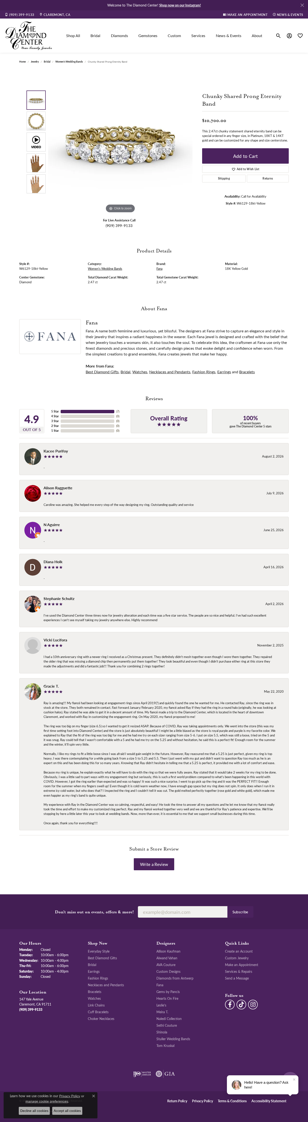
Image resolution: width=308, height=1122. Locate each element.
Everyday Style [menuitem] (98, 951)
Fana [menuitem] (159, 984)
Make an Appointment (241, 964)
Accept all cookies (67, 1111)
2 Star (55, 426)
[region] (120, 142)
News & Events (228, 35)
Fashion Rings (203, 371)
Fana (159, 268)
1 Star (55, 431)
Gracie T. (51, 686)
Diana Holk (53, 561)
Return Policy (177, 1100)
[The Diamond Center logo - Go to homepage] (28, 36)
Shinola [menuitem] (161, 1032)
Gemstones (147, 35)
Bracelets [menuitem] (94, 991)
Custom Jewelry (237, 957)
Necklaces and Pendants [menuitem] (106, 984)
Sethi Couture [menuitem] (166, 1025)
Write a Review (154, 864)
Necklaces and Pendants (169, 371)
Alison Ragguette (58, 487)
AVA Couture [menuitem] (165, 964)
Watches (139, 371)
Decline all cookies (34, 1111)
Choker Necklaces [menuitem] (101, 1018)
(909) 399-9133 (119, 225)
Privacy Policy (202, 1100)
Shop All (73, 35)
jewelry (35, 61)
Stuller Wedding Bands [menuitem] (173, 1038)
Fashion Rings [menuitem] (98, 978)
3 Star (55, 421)
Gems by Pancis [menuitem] (168, 991)
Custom (174, 35)
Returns (268, 178)
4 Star (55, 416)
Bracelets (247, 371)
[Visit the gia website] (165, 1074)
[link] (19, 14)
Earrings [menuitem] (94, 971)
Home (22, 61)
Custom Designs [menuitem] (168, 971)
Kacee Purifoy (56, 451)
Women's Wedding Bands (69, 61)
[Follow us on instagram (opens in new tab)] (253, 1004)
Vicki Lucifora (55, 640)
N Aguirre (52, 524)
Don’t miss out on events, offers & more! (94, 912)
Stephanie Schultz (59, 598)
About (257, 35)
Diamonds (119, 35)
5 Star (55, 411)
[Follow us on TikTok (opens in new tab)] (241, 1004)
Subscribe (240, 911)
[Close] (302, 5)
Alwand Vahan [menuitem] (166, 957)
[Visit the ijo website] (142, 1074)
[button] (279, 35)
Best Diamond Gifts (102, 371)
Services (198, 35)
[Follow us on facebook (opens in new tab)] (230, 1004)
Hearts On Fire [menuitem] (167, 998)
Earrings (224, 371)
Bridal (95, 35)
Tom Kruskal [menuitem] (165, 1045)
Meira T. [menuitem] (162, 1011)
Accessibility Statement (268, 1100)
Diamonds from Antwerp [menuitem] (174, 978)
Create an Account (239, 951)
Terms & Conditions (232, 1100)
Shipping (224, 178)
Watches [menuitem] (94, 998)
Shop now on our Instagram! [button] (180, 5)
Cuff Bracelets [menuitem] (98, 1011)
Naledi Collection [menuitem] (169, 1018)
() (117, 411)
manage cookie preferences (47, 1101)
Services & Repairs (238, 971)
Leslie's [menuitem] (161, 1005)
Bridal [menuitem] (92, 964)
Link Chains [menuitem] (96, 1005)
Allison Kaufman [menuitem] (168, 951)
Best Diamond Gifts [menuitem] (102, 957)
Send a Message (237, 978)
